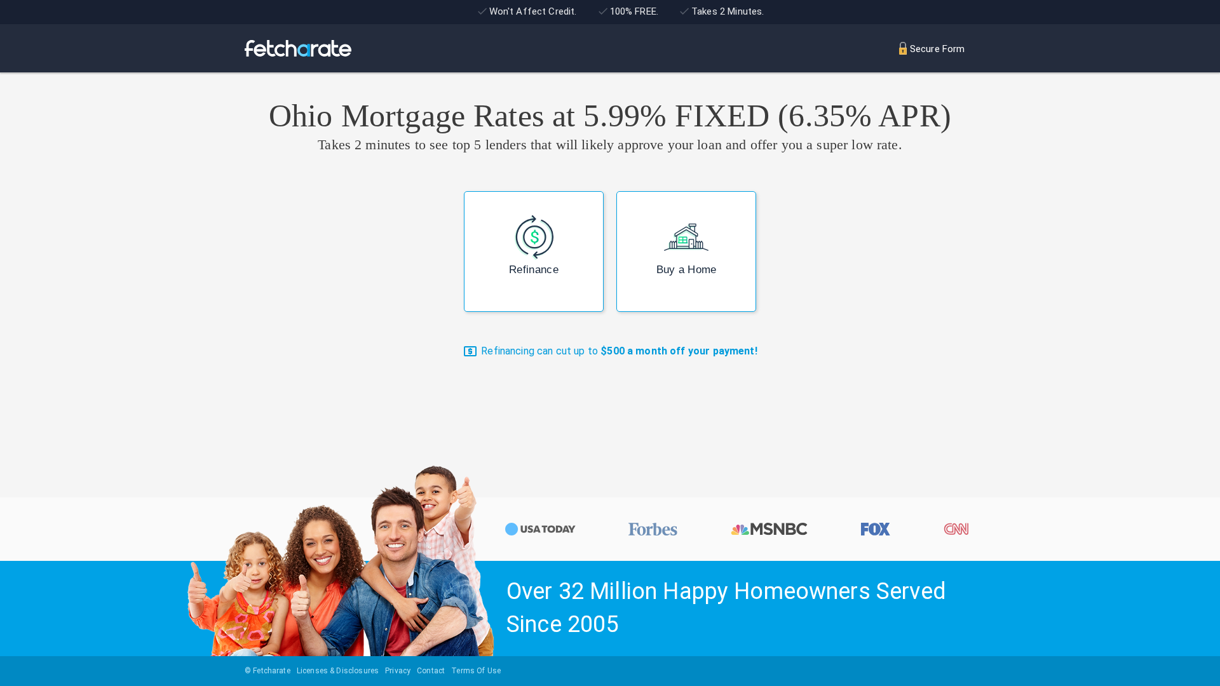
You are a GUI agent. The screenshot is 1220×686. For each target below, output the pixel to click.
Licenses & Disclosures (338, 670)
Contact (431, 670)
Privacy (397, 670)
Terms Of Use (476, 670)
